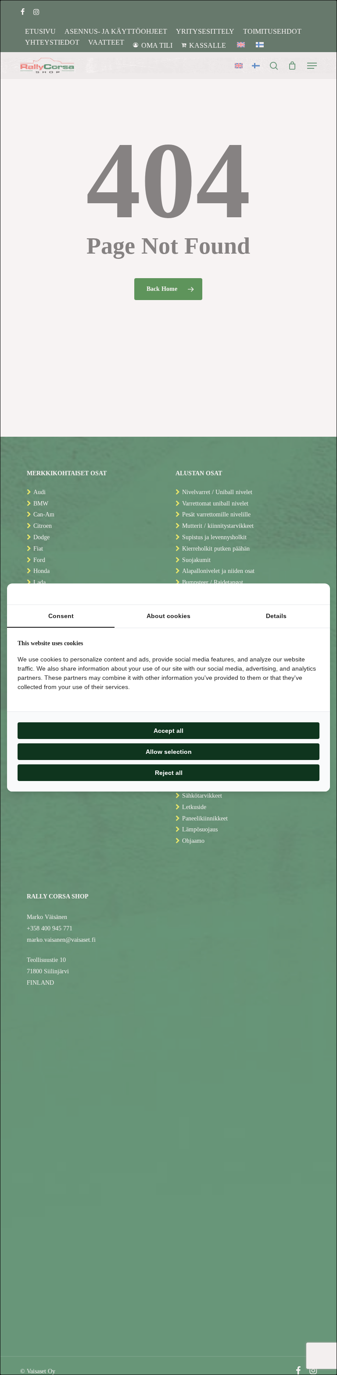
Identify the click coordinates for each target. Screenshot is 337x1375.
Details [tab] (276, 615)
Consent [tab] (61, 615)
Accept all (168, 730)
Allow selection (169, 751)
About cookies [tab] (168, 615)
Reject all (169, 772)
